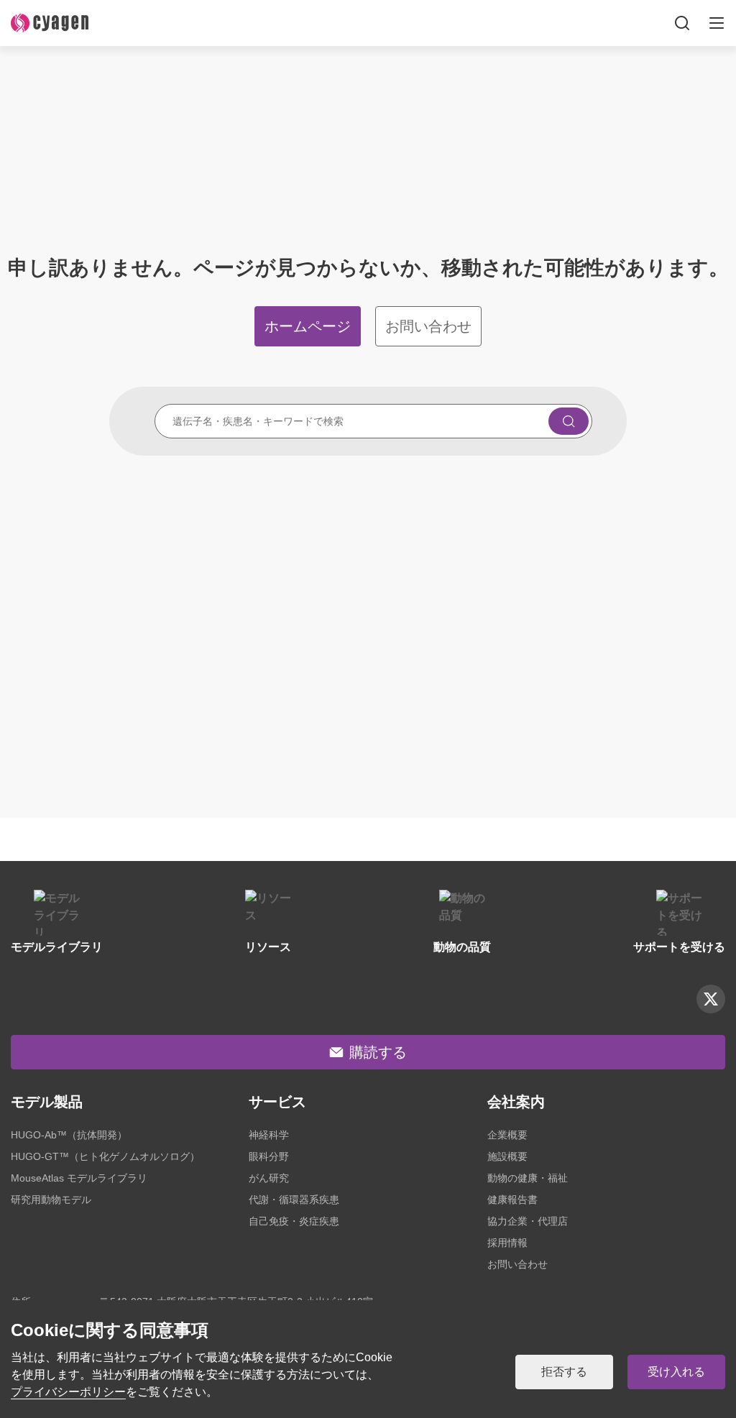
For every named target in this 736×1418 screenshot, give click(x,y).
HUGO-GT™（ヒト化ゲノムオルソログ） (105, 1156)
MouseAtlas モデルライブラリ (79, 1178)
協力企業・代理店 (527, 1221)
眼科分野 (269, 1156)
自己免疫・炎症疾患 (294, 1221)
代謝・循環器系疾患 (294, 1199)
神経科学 (269, 1135)
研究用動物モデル (51, 1199)
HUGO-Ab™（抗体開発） (69, 1135)
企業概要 (507, 1135)
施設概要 (507, 1156)
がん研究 (269, 1178)
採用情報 (507, 1242)
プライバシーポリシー (68, 1392)
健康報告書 (512, 1199)
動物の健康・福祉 (527, 1178)
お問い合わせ (428, 326)
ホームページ (307, 326)
